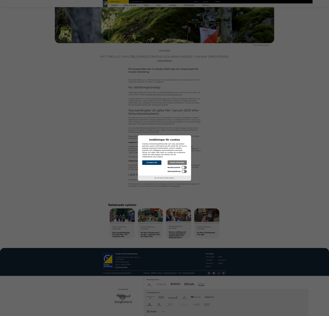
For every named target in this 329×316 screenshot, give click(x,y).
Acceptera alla (152, 162)
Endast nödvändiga (177, 162)
